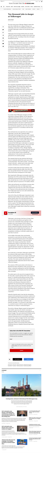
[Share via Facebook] (3, 26)
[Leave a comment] (3, 43)
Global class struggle (27, 365)
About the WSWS (28, 9)
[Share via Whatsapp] (3, 32)
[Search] (41, 7)
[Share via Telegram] (3, 35)
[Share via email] (3, 38)
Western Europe (19, 365)
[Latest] (4, 7)
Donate (38, 9)
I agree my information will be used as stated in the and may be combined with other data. (22, 346)
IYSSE (23, 9)
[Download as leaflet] (3, 40)
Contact (37, 1)
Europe (14, 365)
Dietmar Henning (11, 19)
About (39, 1)
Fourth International (7, 9)
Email (11, 339)
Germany (10, 365)
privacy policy (14, 345)
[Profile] (41, 1)
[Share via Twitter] (3, 29)
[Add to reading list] (3, 46)
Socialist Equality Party (17, 9)
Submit (21, 350)
